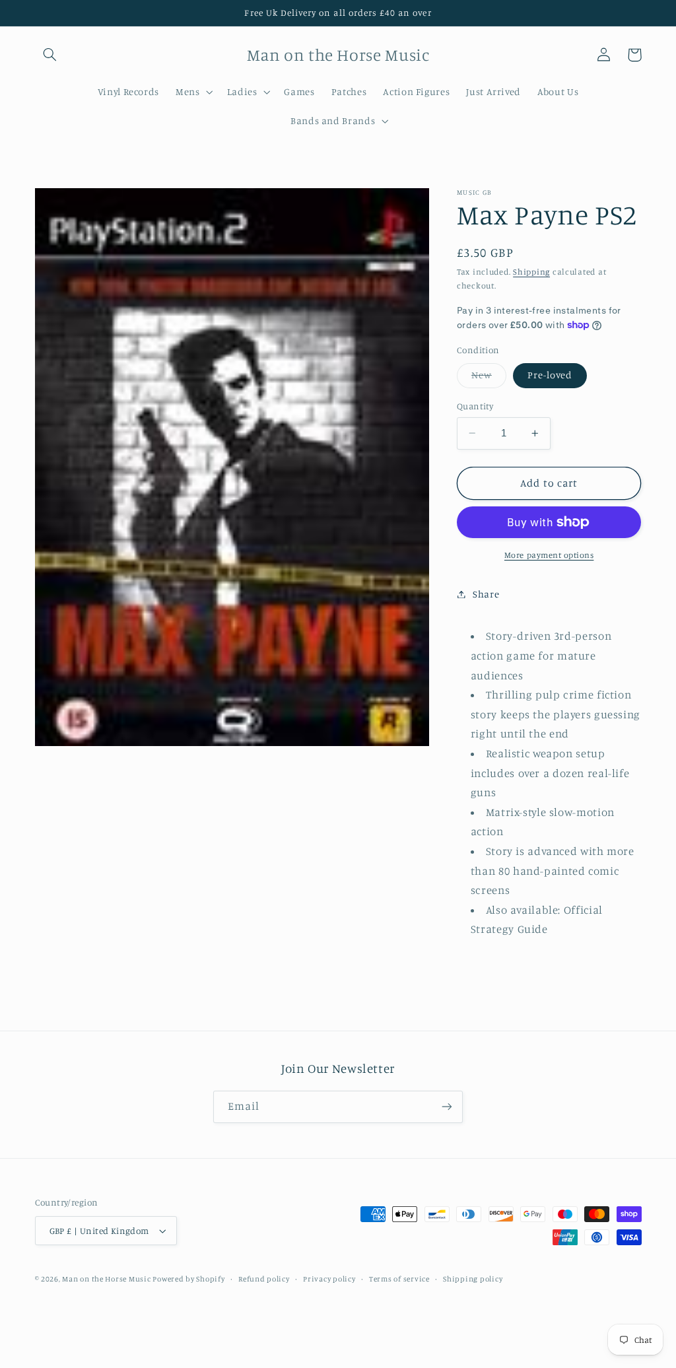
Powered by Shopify (188, 1278)
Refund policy (264, 1278)
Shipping (531, 272)
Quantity (475, 406)
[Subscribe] (447, 1107)
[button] (50, 55)
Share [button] (486, 593)
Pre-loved (549, 374)
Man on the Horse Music (107, 1278)
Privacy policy (329, 1278)
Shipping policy (472, 1278)
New (488, 378)
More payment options (549, 555)
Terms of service (399, 1278)
